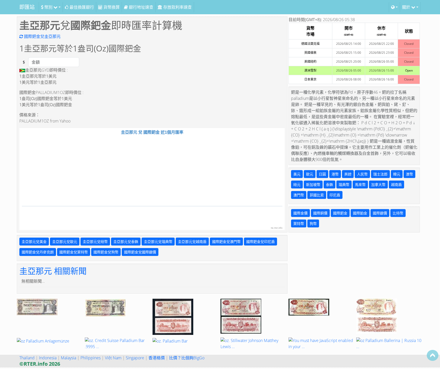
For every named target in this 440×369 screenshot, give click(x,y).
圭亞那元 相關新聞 (53, 270)
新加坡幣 (313, 184)
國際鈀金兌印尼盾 (260, 241)
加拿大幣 (378, 184)
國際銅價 (320, 213)
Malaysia (68, 358)
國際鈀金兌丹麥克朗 (38, 252)
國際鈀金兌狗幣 (105, 252)
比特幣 (398, 213)
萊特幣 (298, 223)
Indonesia (48, 358)
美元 (296, 174)
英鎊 (347, 174)
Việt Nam (113, 358)
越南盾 (396, 184)
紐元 (296, 184)
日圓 (322, 174)
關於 (406, 7)
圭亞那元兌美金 (34, 241)
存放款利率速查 (177, 7)
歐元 (309, 174)
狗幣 (313, 223)
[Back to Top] (433, 355)
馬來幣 (360, 184)
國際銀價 (380, 213)
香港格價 (156, 358)
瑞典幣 (344, 184)
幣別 (48, 7)
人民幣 (362, 174)
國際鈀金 (340, 213)
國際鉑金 (360, 213)
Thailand (27, 358)
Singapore (135, 358)
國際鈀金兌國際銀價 (140, 252)
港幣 (335, 174)
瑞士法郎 (380, 174)
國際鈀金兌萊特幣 (73, 252)
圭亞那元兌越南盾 (192, 241)
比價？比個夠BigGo (186, 358)
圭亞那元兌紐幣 (95, 241)
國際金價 (300, 213)
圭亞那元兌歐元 (64, 241)
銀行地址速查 (140, 7)
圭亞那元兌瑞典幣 (158, 241)
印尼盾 (334, 195)
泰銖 (329, 184)
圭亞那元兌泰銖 (125, 241)
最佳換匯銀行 (81, 7)
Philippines (90, 358)
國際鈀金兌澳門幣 (226, 241)
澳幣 (409, 174)
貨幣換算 (111, 7)
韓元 (396, 174)
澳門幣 (298, 195)
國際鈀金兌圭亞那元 (42, 36)
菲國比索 (317, 195)
